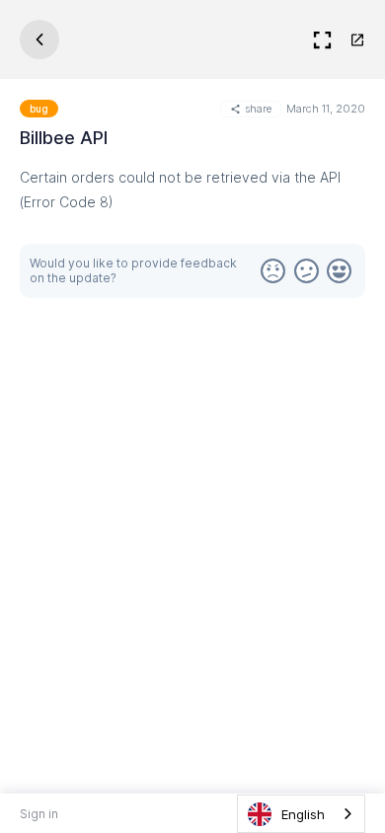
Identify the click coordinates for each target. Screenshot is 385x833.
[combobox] (301, 814)
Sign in (39, 813)
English (303, 814)
